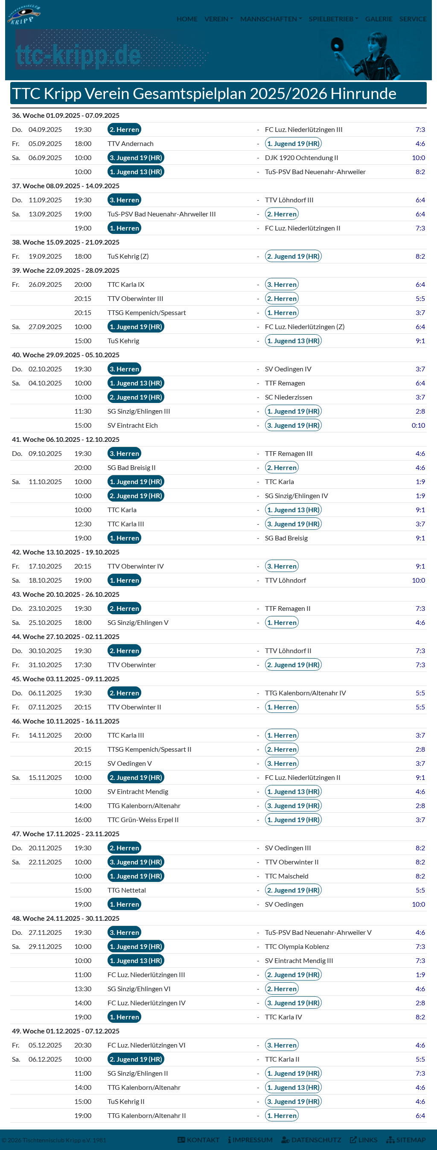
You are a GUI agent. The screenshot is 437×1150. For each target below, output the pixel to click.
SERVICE (413, 19)
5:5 (420, 298)
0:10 (418, 425)
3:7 (420, 312)
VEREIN (216, 19)
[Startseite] (24, 14)
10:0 (418, 157)
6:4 (420, 200)
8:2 (420, 171)
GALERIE (379, 19)
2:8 (420, 411)
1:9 (420, 481)
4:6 (420, 143)
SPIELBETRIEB (331, 19)
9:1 (420, 340)
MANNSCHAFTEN (268, 19)
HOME (187, 19)
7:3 (420, 129)
